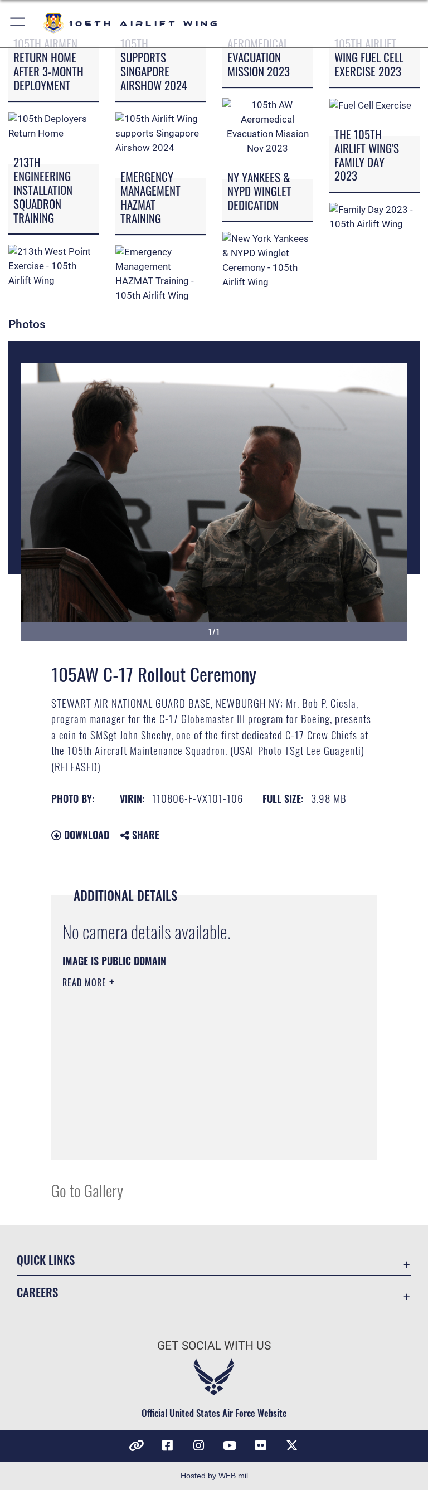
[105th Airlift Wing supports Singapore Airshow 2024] (160, 133)
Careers (37, 1292)
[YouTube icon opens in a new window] (229, 1445)
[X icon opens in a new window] (292, 1445)
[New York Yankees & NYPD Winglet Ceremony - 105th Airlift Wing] (267, 260)
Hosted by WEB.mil (214, 1475)
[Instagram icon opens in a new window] (198, 1445)
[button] (18, 23)
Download (85, 834)
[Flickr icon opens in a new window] (260, 1445)
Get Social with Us (214, 1345)
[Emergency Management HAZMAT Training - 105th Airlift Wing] (160, 273)
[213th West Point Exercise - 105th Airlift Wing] (53, 265)
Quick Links (46, 1259)
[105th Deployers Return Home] (53, 126)
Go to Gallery (87, 1190)
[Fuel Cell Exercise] (370, 104)
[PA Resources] (136, 1445)
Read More (85, 982)
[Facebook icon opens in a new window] (167, 1445)
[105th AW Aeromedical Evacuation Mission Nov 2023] (267, 126)
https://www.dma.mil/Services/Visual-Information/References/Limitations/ (193, 1069)
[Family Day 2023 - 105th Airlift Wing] (374, 216)
